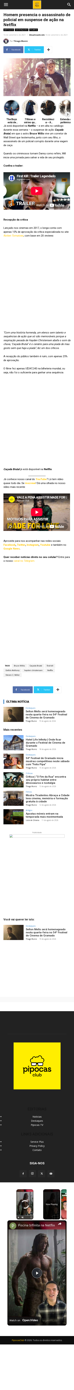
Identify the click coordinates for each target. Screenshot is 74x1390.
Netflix (50, 670)
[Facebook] (23, 1173)
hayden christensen (33, 670)
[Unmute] (22, 1217)
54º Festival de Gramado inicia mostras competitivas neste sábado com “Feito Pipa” (48, 761)
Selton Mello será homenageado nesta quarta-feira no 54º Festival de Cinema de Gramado (46, 714)
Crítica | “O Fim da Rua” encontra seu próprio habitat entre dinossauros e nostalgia (46, 779)
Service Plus (37, 1141)
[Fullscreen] (31, 1217)
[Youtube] (50, 1173)
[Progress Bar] (24, 1215)
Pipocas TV (37, 1125)
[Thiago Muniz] (6, 41)
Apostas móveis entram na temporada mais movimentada (44, 815)
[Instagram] (32, 1173)
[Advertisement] (37, 967)
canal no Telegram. (24, 560)
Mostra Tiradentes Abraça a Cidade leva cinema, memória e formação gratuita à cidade (48, 798)
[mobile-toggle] (5, 4)
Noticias (37, 1116)
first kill (50, 666)
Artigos (8, 30)
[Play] (18, 1217)
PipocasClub (18, 1340)
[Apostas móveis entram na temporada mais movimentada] (13, 816)
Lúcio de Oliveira (32, 820)
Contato (37, 1150)
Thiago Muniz (20, 41)
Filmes (33, 30)
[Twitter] (41, 1173)
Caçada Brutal (36, 666)
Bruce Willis (19, 666)
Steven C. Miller (13, 675)
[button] (69, 4)
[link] (12, 1225)
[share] (60, 1224)
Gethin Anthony (12, 670)
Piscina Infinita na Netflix (36, 1225)
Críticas (29, 773)
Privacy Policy (37, 1145)
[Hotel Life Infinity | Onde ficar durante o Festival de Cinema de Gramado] (13, 742)
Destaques (22, 30)
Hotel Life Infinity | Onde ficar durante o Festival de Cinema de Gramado (45, 742)
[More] (48, 49)
